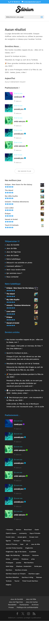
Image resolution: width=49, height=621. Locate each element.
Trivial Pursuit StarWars (30, 581)
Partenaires (24, 605)
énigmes (8, 584)
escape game (22, 537)
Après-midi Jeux (19, 122)
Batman (18, 529)
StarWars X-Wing (27, 577)
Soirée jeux (38, 566)
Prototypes (9, 562)
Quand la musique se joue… (16, 56)
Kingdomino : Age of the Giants (16, 551)
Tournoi (16, 581)
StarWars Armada (21, 570)
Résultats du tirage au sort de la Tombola (21, 60)
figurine (8, 541)
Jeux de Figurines (13, 252)
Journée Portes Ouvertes (14, 548)
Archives (35, 605)
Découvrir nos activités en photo (19, 262)
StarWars (9, 570)
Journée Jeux (19, 109)
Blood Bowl (28, 529)
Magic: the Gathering (12, 555)
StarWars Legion (33, 574)
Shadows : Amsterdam (23, 566)
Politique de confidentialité (27, 607)
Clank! (37, 529)
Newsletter (12, 605)
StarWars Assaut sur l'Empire (16, 574)
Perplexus (25, 559)
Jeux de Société (12, 245)
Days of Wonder (35, 533)
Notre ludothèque (13, 259)
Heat (21, 544)
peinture (16, 559)
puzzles (18, 562)
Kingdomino (29, 548)
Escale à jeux (10, 537)
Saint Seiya (9, 566)
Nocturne (35, 555)
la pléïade (32, 551)
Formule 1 (17, 541)
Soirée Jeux (18, 97)
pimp (33, 559)
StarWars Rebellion (12, 577)
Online (8, 559)
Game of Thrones (11, 544)
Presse (11, 607)
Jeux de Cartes (12, 255)
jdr (27, 544)
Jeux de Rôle (11, 248)
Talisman (39, 577)
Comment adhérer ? (14, 266)
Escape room (33, 537)
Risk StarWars (29, 562)
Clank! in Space (11, 533)
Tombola (9, 581)
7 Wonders (9, 529)
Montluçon (25, 555)
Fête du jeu (26, 541)
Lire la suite (39, 406)
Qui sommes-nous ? (14, 273)
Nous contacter (12, 277)
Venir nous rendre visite (15, 270)
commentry (23, 533)
